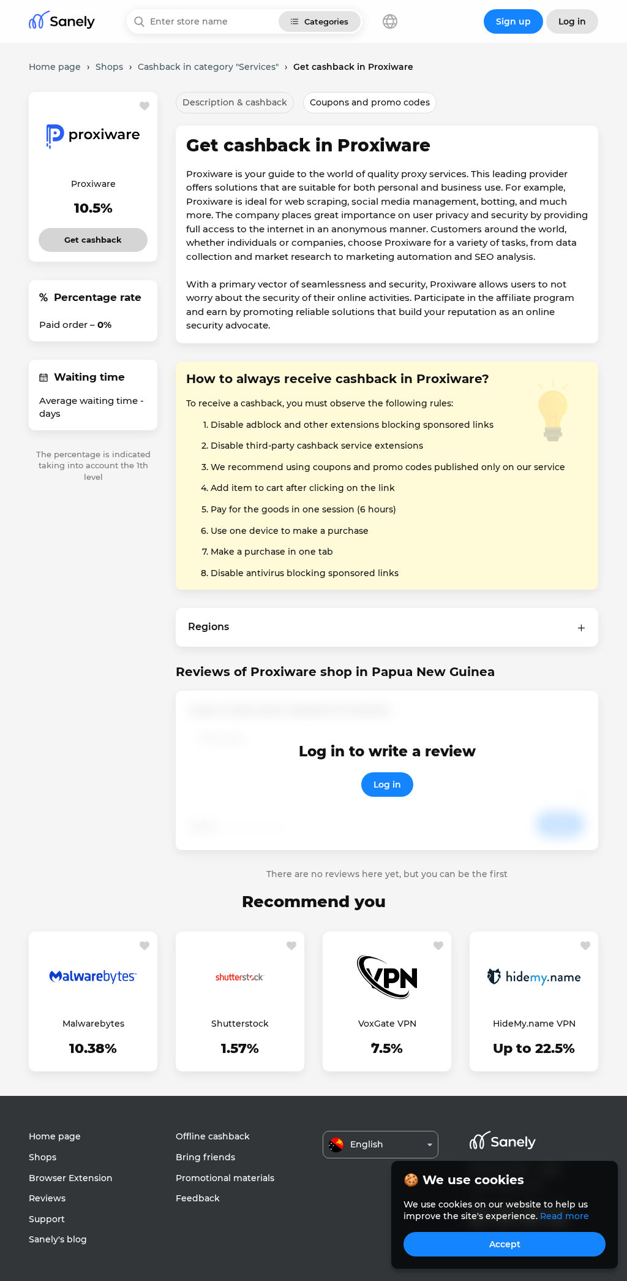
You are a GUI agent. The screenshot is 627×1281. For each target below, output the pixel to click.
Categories (326, 21)
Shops (42, 1157)
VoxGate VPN (387, 1023)
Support (47, 1219)
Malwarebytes (93, 1023)
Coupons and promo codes (370, 102)
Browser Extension (71, 1178)
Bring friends (205, 1157)
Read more (564, 1216)
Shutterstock (240, 1023)
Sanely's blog (58, 1239)
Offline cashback (213, 1136)
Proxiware (93, 183)
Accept (504, 1244)
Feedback (198, 1198)
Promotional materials (225, 1178)
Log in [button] (572, 21)
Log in (387, 784)
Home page (55, 1136)
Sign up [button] (513, 21)
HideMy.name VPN (534, 1023)
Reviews (47, 1198)
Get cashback (93, 236)
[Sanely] (62, 21)
